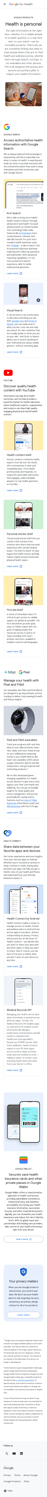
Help (10, 1491)
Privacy (7, 1475)
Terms (17, 1475)
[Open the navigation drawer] (5, 4)
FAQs (26, 1481)
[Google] (8, 1468)
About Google (31, 1475)
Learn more (22, 1239)
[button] (38, 300)
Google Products (12, 1481)
